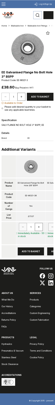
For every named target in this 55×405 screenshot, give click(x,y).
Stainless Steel (9, 357)
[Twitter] (42, 282)
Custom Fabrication (39, 319)
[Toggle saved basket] (48, 33)
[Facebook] (42, 276)
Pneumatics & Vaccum (13, 350)
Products (34, 299)
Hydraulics (7, 344)
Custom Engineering (40, 313)
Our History (7, 306)
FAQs (4, 326)
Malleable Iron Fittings (37, 26)
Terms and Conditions (41, 350)
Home (4, 26)
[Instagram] (50, 276)
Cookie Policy (37, 357)
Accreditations (9, 313)
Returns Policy (9, 319)
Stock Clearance (10, 364)
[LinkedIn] (50, 282)
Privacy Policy (37, 344)
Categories (35, 306)
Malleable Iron (17, 26)
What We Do (8, 299)
